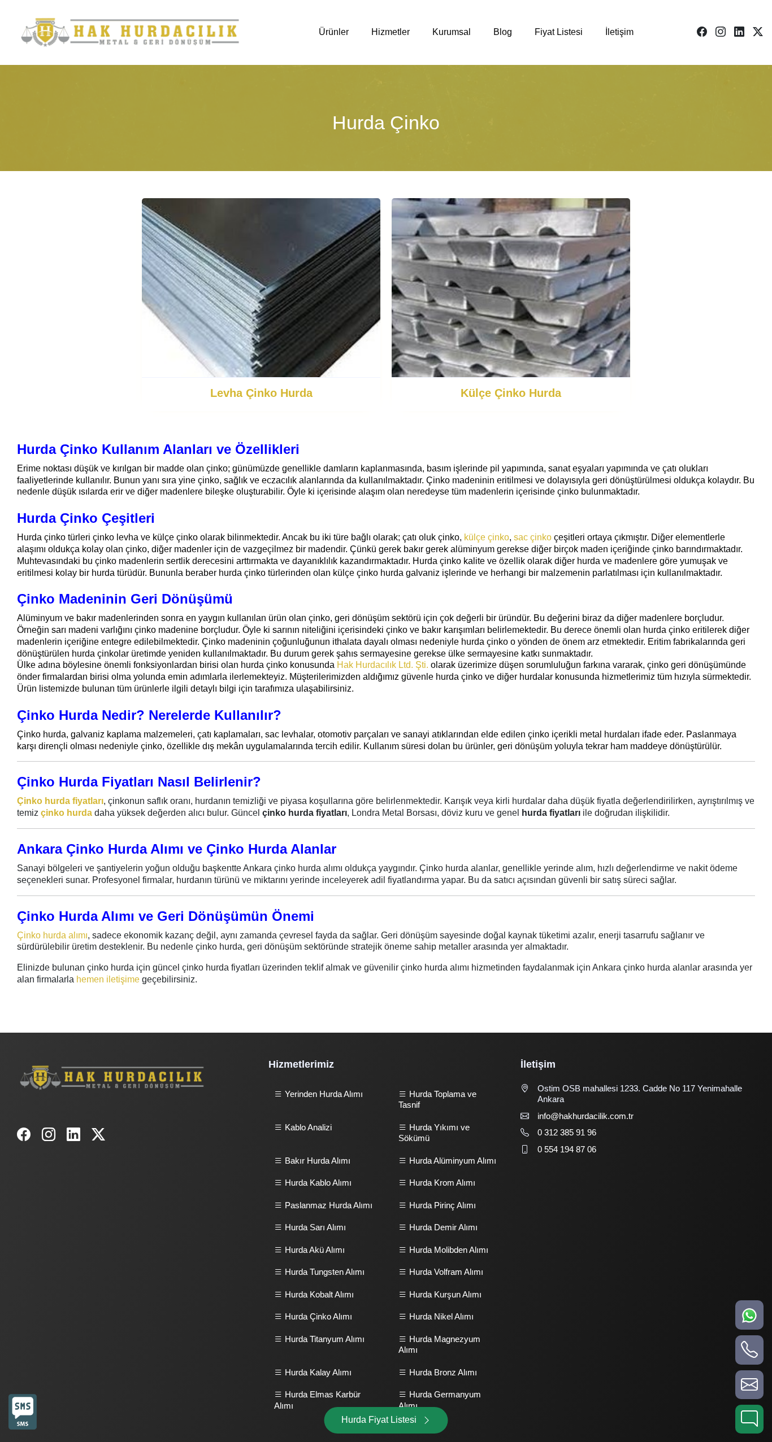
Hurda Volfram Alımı (445, 1272)
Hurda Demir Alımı (442, 1227)
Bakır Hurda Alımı (316, 1160)
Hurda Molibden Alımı (447, 1250)
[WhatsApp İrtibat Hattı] (22, 1414)
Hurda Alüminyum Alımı (451, 1160)
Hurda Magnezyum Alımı (439, 1344)
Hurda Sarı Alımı (314, 1227)
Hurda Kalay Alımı (317, 1372)
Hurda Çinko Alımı (317, 1316)
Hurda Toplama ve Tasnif (437, 1099)
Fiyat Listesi (559, 32)
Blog (502, 32)
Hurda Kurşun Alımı (444, 1294)
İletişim (619, 32)
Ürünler (334, 32)
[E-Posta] (749, 1384)
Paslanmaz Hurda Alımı (327, 1205)
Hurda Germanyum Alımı (439, 1399)
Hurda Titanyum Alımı (324, 1339)
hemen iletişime (108, 979)
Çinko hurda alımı (52, 935)
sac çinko (533, 537)
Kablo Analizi (307, 1127)
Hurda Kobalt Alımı (318, 1294)
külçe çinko (486, 537)
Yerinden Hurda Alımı (323, 1094)
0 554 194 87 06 (566, 1149)
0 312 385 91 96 (566, 1132)
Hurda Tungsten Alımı (324, 1272)
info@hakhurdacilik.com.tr (585, 1116)
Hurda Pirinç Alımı (441, 1205)
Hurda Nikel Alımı (440, 1316)
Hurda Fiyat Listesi (379, 1419)
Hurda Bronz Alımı (442, 1372)
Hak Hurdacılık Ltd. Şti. (382, 665)
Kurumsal (451, 32)
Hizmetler (390, 32)
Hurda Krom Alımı (441, 1182)
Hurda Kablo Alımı (317, 1182)
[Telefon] (749, 1349)
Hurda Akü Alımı (314, 1250)
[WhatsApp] (749, 1315)
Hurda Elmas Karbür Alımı (317, 1399)
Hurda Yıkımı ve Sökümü (434, 1132)
